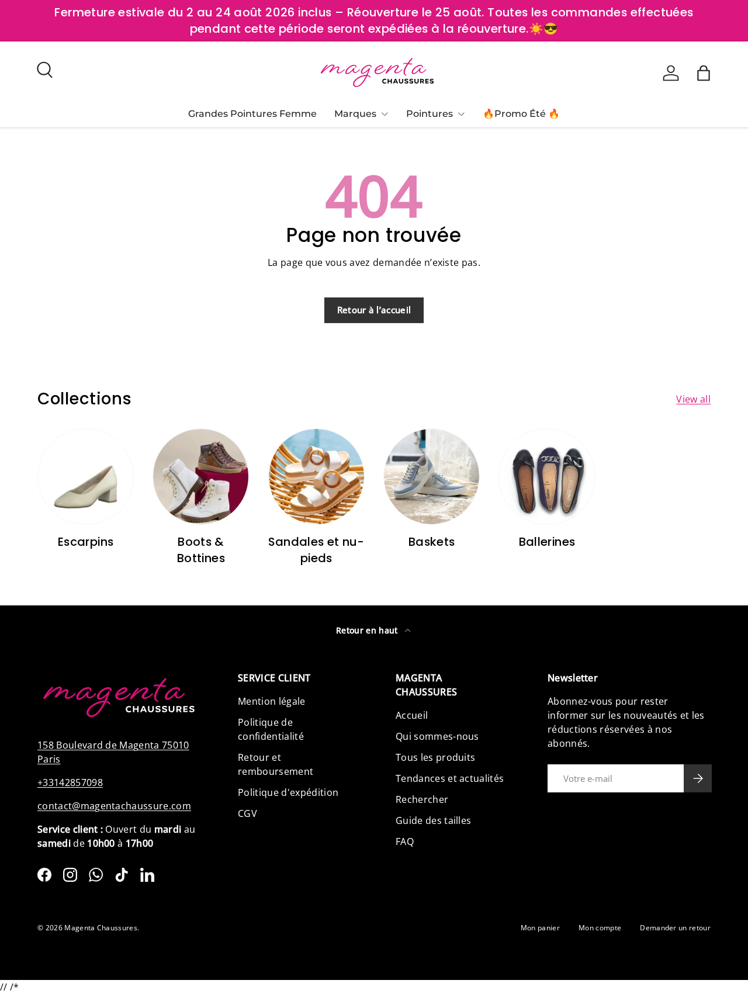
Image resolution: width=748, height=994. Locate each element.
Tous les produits (435, 757)
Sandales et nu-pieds (316, 550)
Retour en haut (368, 630)
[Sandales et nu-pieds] (316, 476)
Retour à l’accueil (374, 310)
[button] (703, 73)
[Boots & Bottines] (200, 476)
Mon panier (540, 928)
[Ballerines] (546, 476)
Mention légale (271, 701)
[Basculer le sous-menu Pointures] (461, 114)
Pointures (429, 113)
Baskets (431, 542)
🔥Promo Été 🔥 (521, 113)
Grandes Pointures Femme (252, 113)
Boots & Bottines (201, 550)
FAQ (405, 841)
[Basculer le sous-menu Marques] (385, 114)
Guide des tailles (433, 820)
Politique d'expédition (288, 792)
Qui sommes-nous (437, 736)
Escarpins (86, 542)
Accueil (412, 715)
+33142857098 (70, 782)
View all (693, 399)
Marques (355, 113)
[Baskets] (431, 476)
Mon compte (600, 928)
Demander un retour (675, 928)
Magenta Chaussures (100, 928)
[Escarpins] (85, 476)
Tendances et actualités (450, 778)
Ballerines (547, 542)
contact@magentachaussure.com (114, 805)
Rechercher (422, 799)
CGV (247, 813)
